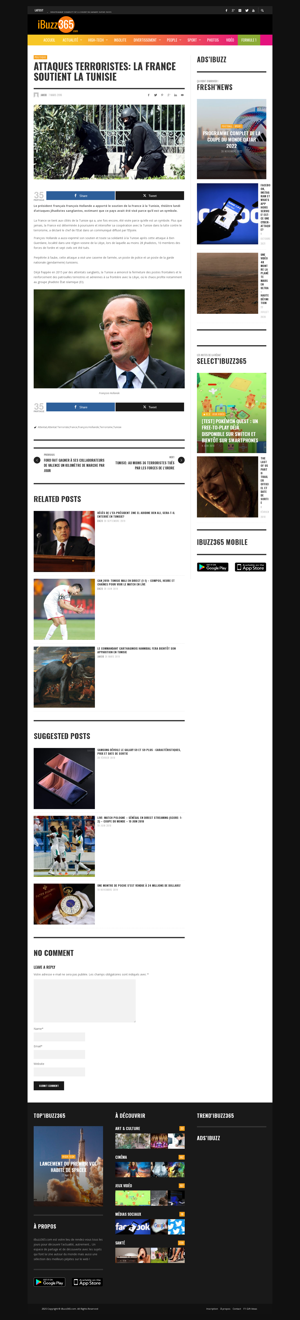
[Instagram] (240, 10)
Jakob (44, 95)
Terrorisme (106, 427)
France (73, 427)
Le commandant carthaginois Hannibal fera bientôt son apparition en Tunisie (136, 650)
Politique (40, 57)
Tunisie (117, 427)
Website (39, 1064)
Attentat (42, 427)
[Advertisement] (192, 24)
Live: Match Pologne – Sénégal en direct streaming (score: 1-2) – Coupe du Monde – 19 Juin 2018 (139, 819)
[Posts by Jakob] (36, 94)
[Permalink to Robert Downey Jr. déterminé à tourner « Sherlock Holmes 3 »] (159, 1169)
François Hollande (88, 427)
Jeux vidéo (123, 1185)
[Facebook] (226, 10)
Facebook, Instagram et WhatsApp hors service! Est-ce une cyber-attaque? (265, 207)
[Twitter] (246, 10)
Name (38, 1029)
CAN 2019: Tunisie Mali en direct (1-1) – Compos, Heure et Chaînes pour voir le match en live (136, 582)
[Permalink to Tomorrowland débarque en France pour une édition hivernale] (159, 1141)
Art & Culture (127, 1128)
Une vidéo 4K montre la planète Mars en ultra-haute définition (265, 278)
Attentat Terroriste (58, 427)
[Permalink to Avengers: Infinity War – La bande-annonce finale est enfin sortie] (176, 1169)
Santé (120, 1242)
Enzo (100, 521)
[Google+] (233, 10)
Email (38, 1046)
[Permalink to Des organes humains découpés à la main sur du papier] (176, 1141)
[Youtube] (253, 10)
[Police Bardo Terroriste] (109, 142)
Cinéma (121, 1157)
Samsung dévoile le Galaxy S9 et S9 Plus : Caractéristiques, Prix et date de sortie (139, 752)
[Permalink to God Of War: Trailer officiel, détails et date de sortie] (159, 1198)
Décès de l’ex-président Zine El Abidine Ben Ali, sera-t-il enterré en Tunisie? (136, 514)
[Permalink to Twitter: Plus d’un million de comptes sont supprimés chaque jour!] (176, 1226)
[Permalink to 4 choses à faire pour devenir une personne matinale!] (132, 1255)
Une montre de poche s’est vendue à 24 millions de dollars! (139, 885)
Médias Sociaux (128, 1214)
